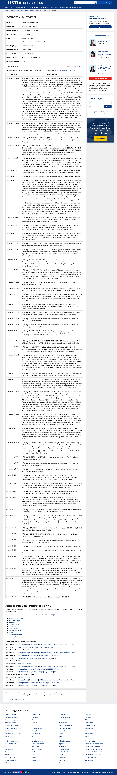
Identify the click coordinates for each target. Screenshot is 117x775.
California (35, 752)
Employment (62, 723)
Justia (9, 772)
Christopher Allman (24, 677)
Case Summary (13, 626)
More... (7, 736)
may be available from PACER (66, 70)
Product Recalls (63, 752)
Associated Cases (14, 620)
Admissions (88, 720)
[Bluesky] (26, 772)
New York (35, 757)
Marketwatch (33, 644)
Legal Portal (65, 772)
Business (61, 714)
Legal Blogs (62, 746)
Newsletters (64, 7)
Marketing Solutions (75, 7)
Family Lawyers (10, 731)
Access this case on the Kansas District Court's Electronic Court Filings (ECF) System (32, 615)
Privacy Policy (96, 772)
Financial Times (58, 644)
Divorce (34, 723)
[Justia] (13, 2)
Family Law (35, 731)
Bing (42, 647)
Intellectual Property (65, 725)
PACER (7, 611)
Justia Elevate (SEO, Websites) (94, 752)
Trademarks (62, 757)
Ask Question (100, 27)
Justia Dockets (23, 658)
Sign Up (108, 3)
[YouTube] (16, 772)
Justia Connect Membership (94, 744)
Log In (101, 3)
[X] (28, 772)
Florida (34, 755)
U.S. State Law (37, 741)
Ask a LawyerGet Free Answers (97, 17)
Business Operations (65, 720)
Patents (60, 755)
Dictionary (88, 717)
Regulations (9, 749)
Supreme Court (10, 752)
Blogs (87, 731)
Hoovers (44, 655)
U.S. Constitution (10, 744)
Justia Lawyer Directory (92, 746)
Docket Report (13, 628)
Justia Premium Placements (94, 749)
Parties (11, 633)
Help (78, 772)
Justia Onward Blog (91, 757)
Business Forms (63, 749)
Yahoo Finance (35, 655)
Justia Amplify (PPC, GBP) (93, 755)
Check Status (13, 637)
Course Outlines (90, 725)
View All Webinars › (100, 78)
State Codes (36, 746)
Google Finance (24, 655)
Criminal (34, 720)
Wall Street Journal (45, 644)
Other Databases (64, 741)
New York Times (69, 644)
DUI (33, 725)
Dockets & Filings (10, 760)
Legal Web (29, 647)
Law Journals (89, 728)
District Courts (10, 757)
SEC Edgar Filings (53, 655)
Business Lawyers (11, 720)
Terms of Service (86, 772)
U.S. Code (8, 746)
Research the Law (32, 7)
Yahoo (47, 647)
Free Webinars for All (99, 36)
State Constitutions (38, 744)
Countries (61, 760)
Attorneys (12, 622)
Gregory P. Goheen (24, 664)
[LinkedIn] (14, 772)
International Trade (64, 728)
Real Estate (62, 731)
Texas (34, 760)
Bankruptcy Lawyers (12, 717)
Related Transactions (16, 635)
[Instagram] (21, 772)
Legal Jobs (61, 744)
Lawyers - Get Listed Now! (100, 112)
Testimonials (89, 760)
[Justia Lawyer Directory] (31, 772)
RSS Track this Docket (76, 67)
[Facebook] (18, 772)
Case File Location (14, 624)
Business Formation (64, 717)
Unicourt (22, 647)
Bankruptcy (35, 717)
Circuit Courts (9, 755)
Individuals (36, 714)
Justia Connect (56, 772)
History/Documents (15, 631)
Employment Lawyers (12, 725)
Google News (23, 644)
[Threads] (23, 772)
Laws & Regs (54, 7)
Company (73, 772)
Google (37, 647)
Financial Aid (89, 723)
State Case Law (37, 749)
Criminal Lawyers (10, 723)
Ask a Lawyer (20, 7)
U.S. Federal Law (11, 741)
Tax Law (61, 734)
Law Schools (44, 7)
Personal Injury (37, 734)
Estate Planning (37, 728)
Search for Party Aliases (16, 618)
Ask (52, 647)
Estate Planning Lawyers (13, 728)
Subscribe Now (100, 138)
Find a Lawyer (9, 7)
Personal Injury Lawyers (13, 734)
